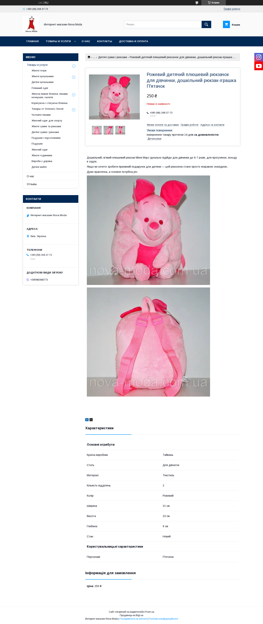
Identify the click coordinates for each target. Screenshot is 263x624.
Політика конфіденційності (163, 618)
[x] (91, 420)
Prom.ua (149, 612)
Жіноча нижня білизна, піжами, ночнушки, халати (50, 95)
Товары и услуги (58, 41)
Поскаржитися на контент (133, 618)
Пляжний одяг (40, 88)
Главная (32, 41)
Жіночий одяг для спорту (47, 120)
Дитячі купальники (43, 82)
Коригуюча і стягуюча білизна (49, 103)
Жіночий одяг (40, 149)
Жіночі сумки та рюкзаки (46, 126)
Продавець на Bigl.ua (131, 615)
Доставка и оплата (133, 41)
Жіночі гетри (39, 70)
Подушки (37, 143)
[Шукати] (206, 24)
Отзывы (32, 184)
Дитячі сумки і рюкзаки (112, 57)
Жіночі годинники (42, 155)
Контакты (104, 41)
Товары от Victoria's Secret (47, 108)
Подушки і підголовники (46, 137)
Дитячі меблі (39, 166)
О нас (86, 41)
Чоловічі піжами (41, 114)
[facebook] (87, 420)
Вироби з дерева (42, 161)
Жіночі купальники (43, 76)
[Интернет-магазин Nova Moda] (31, 31)
